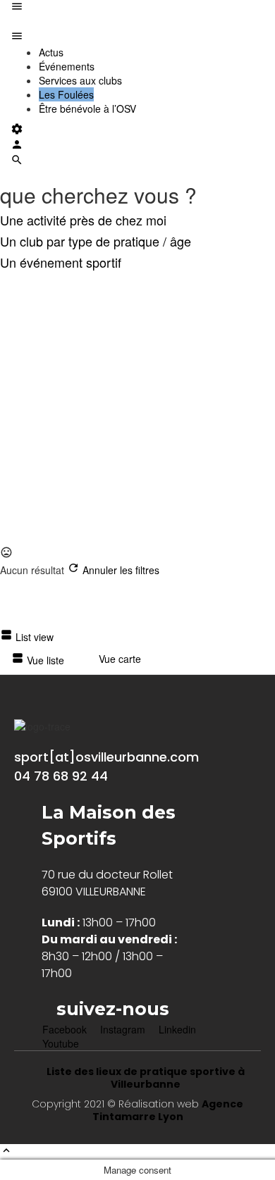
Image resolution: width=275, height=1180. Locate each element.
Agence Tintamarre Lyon (168, 1110)
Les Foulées (66, 94)
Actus (51, 52)
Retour (86, 285)
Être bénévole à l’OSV (87, 108)
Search (39, 285)
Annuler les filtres (119, 570)
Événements (66, 66)
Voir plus (30, 539)
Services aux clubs (80, 80)
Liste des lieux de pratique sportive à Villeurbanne (146, 1077)
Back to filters (53, 459)
